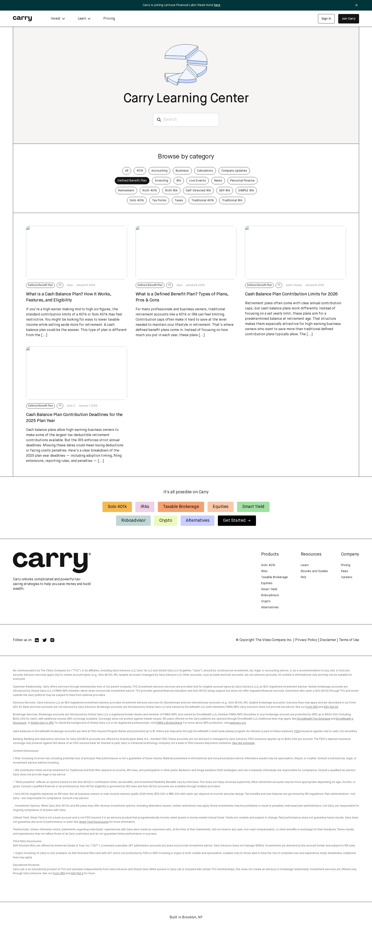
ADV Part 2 (77, 873)
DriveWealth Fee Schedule (313, 719)
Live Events (197, 180)
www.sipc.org (237, 723)
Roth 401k (150, 190)
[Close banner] (356, 5)
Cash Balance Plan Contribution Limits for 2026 (291, 294)
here (217, 5)
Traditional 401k (202, 200)
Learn (305, 565)
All (126, 170)
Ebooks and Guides (314, 571)
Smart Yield (253, 507)
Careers (346, 577)
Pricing (109, 18)
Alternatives (197, 520)
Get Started (234, 520)
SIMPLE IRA (246, 190)
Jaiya (70, 285)
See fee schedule (243, 743)
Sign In (326, 18)
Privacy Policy (306, 640)
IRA (178, 180)
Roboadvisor (133, 520)
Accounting (159, 170)
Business (182, 170)
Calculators (205, 170)
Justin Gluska (294, 285)
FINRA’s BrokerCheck (169, 723)
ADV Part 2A (331, 707)
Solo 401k (137, 200)
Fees (344, 571)
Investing (161, 180)
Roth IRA (171, 190)
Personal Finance (242, 180)
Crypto (165, 520)
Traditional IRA (232, 200)
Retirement (126, 190)
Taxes (179, 200)
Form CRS (312, 707)
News (218, 180)
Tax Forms (159, 200)
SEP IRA (224, 190)
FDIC (297, 731)
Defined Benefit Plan (132, 180)
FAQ (303, 577)
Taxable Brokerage (181, 507)
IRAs (145, 507)
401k (139, 170)
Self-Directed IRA (198, 190)
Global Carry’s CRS (42, 723)
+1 (60, 285)
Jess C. (71, 406)
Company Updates (234, 170)
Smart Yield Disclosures (94, 822)
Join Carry (348, 18)
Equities (220, 507)
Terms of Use (349, 640)
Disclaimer (328, 640)
